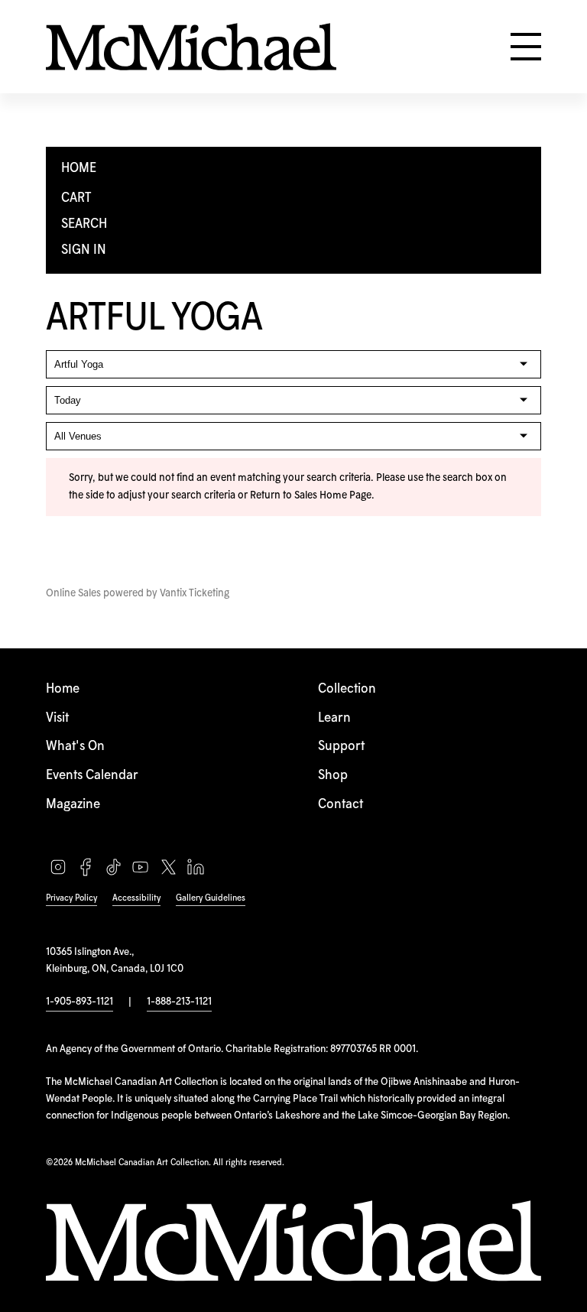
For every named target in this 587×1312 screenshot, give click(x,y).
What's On (75, 746)
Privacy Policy (71, 898)
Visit (57, 718)
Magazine (73, 804)
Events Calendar (92, 775)
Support (341, 746)
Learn (334, 718)
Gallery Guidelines (210, 898)
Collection (347, 689)
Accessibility (136, 898)
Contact (340, 804)
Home (62, 689)
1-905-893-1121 (79, 1001)
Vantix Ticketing (194, 593)
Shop (333, 775)
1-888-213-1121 (179, 1001)
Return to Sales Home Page (310, 495)
